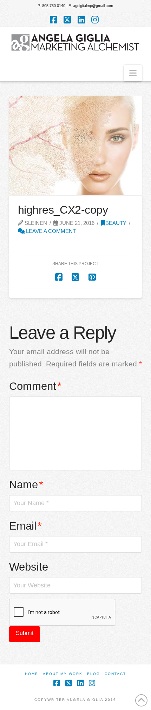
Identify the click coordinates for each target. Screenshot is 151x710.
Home (31, 674)
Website (28, 567)
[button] (133, 73)
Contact (115, 674)
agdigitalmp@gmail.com (93, 6)
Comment (35, 386)
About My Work (63, 674)
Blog (93, 674)
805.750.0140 (53, 6)
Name (26, 484)
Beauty (115, 223)
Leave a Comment (50, 231)
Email (25, 526)
